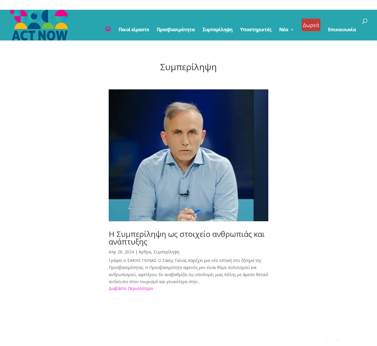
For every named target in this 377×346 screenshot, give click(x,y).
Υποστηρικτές (256, 30)
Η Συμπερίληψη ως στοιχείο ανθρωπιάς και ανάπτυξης (187, 238)
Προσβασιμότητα (176, 30)
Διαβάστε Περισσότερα (131, 288)
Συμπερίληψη (217, 30)
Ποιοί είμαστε (134, 30)
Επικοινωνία (342, 30)
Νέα (283, 30)
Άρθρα (145, 252)
